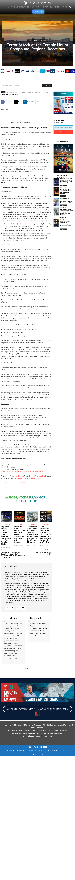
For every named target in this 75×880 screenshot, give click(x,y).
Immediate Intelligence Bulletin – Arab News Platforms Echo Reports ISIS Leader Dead (13, 555)
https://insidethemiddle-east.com (13, 569)
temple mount (14, 95)
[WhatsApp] (40, 755)
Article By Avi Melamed (26, 92)
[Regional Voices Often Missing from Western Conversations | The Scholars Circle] (6, 516)
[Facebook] (7, 608)
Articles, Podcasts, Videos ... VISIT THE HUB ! (26, 499)
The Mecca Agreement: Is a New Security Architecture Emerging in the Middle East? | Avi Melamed (32, 534)
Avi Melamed (11, 566)
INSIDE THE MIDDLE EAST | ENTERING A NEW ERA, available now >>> (23, 471)
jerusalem (5, 95)
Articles (43, 40)
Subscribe (63, 132)
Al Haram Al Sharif (12, 92)
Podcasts (7, 524)
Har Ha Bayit (38, 92)
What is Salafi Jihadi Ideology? (43, 553)
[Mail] (35, 755)
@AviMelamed (18, 476)
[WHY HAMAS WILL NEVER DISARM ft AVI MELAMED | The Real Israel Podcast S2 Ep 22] (56, 202)
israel (46, 92)
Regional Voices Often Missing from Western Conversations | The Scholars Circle (6, 535)
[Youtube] (23, 608)
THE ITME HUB (33, 40)
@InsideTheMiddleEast (37, 476)
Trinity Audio (20, 122)
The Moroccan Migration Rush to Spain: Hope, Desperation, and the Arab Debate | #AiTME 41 (45, 534)
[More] (38, 102)
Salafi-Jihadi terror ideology (21, 224)
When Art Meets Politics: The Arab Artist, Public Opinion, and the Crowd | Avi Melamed (66, 190)
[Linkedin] (12, 608)
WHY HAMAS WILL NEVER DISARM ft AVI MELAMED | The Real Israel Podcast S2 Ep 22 (66, 201)
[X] (18, 608)
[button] (70, 7)
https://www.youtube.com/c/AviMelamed (26, 478)
